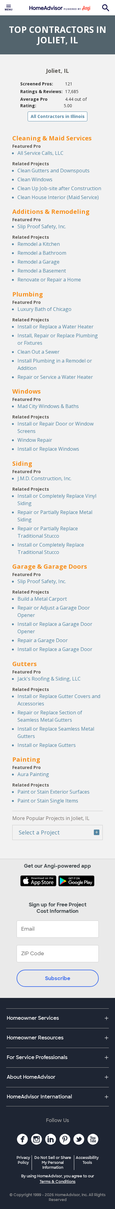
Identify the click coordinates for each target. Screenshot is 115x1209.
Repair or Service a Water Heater (55, 377)
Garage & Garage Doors (49, 566)
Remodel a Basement (41, 270)
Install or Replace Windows (48, 449)
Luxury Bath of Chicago (44, 309)
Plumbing (27, 294)
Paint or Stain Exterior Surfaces (53, 791)
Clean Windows (34, 179)
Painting (26, 759)
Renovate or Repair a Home (49, 279)
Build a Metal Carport (42, 598)
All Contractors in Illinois (58, 116)
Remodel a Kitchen (38, 244)
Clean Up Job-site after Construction (59, 188)
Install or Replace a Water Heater (55, 326)
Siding (22, 463)
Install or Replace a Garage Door (54, 649)
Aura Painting (33, 774)
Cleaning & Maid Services (52, 138)
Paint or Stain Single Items (47, 800)
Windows (26, 391)
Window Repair (34, 440)
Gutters (24, 664)
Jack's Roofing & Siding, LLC (49, 678)
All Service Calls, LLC (40, 153)
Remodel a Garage (38, 261)
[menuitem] (8, 7)
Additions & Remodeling (51, 211)
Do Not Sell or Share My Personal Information (52, 1162)
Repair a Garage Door (42, 640)
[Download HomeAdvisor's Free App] (39, 881)
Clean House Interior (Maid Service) (58, 197)
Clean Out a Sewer (38, 351)
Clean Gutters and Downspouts (53, 170)
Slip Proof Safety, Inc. (41, 226)
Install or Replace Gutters (46, 745)
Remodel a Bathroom (41, 252)
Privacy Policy (23, 1160)
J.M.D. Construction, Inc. (44, 478)
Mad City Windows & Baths (48, 406)
